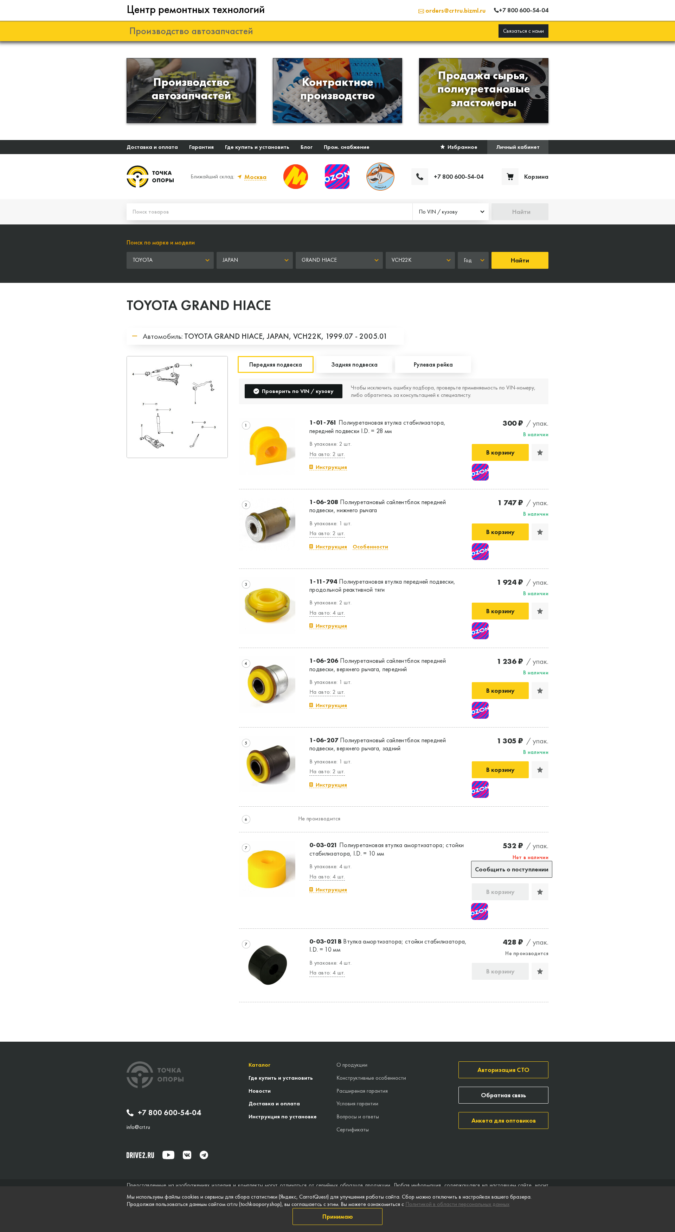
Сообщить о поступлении (511, 869)
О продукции (351, 1064)
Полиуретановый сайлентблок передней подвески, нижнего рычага (377, 506)
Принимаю (337, 1216)
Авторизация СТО (503, 1070)
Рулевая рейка (433, 364)
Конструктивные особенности (371, 1077)
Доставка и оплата (152, 147)
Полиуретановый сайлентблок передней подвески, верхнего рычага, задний (377, 744)
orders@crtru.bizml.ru (455, 10)
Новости (260, 1090)
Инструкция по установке (283, 1116)
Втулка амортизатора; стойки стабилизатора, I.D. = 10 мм (388, 945)
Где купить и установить (257, 147)
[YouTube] (168, 1155)
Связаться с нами (523, 30)
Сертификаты (352, 1129)
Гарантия (201, 147)
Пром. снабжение (346, 147)
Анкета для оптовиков (503, 1120)
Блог (307, 147)
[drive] (140, 1155)
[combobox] (451, 211)
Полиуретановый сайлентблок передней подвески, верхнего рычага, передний (377, 664)
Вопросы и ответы (357, 1116)
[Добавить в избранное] (540, 452)
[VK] (187, 1155)
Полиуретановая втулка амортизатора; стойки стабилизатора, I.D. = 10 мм (386, 849)
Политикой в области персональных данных (457, 1204)
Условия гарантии (357, 1103)
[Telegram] (204, 1155)
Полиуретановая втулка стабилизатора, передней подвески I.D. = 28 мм (377, 426)
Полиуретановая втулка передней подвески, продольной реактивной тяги (382, 585)
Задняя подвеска (354, 364)
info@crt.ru (138, 1127)
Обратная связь (503, 1095)
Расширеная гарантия (362, 1090)
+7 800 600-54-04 (169, 1113)
